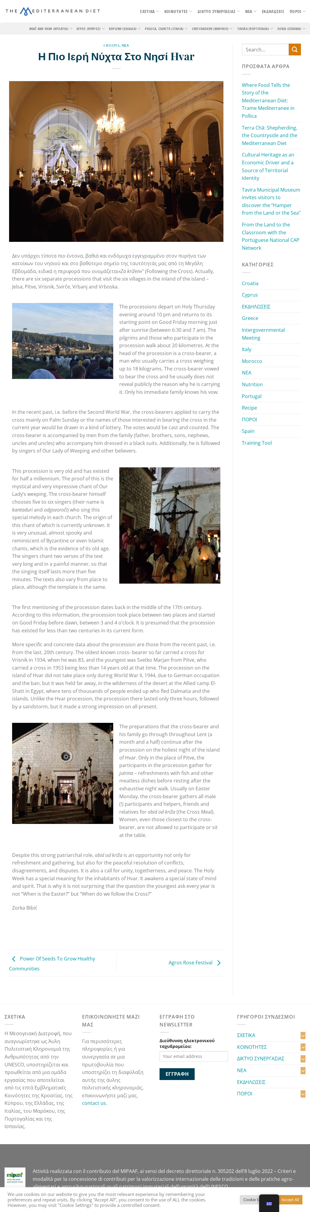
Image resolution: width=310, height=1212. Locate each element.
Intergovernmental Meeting (263, 334)
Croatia (112, 45)
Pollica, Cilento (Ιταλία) (164, 28)
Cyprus (250, 294)
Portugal (252, 396)
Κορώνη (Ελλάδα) (123, 28)
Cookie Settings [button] (257, 1199)
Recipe (249, 407)
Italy (246, 349)
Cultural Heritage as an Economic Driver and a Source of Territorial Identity (268, 166)
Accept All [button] (290, 1199)
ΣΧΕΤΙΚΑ (147, 11)
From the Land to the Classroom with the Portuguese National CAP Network (270, 236)
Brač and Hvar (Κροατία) (48, 28)
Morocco (252, 361)
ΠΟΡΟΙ (295, 11)
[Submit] (295, 49)
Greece (250, 318)
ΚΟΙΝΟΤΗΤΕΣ (176, 11)
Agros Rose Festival (191, 962)
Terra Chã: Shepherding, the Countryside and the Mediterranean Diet (269, 135)
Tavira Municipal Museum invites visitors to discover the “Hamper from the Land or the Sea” (271, 201)
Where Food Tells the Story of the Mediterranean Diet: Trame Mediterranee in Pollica (268, 100)
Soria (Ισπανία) (289, 28)
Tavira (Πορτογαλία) (253, 28)
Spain (248, 431)
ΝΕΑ (248, 11)
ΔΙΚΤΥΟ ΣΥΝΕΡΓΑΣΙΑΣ (216, 11)
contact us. (96, 1103)
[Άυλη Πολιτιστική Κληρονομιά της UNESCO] (53, 11)
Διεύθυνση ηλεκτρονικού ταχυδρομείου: (187, 1043)
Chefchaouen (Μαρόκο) (210, 28)
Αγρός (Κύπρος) (89, 28)
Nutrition (252, 384)
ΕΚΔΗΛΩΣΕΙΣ (273, 11)
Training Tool (257, 443)
